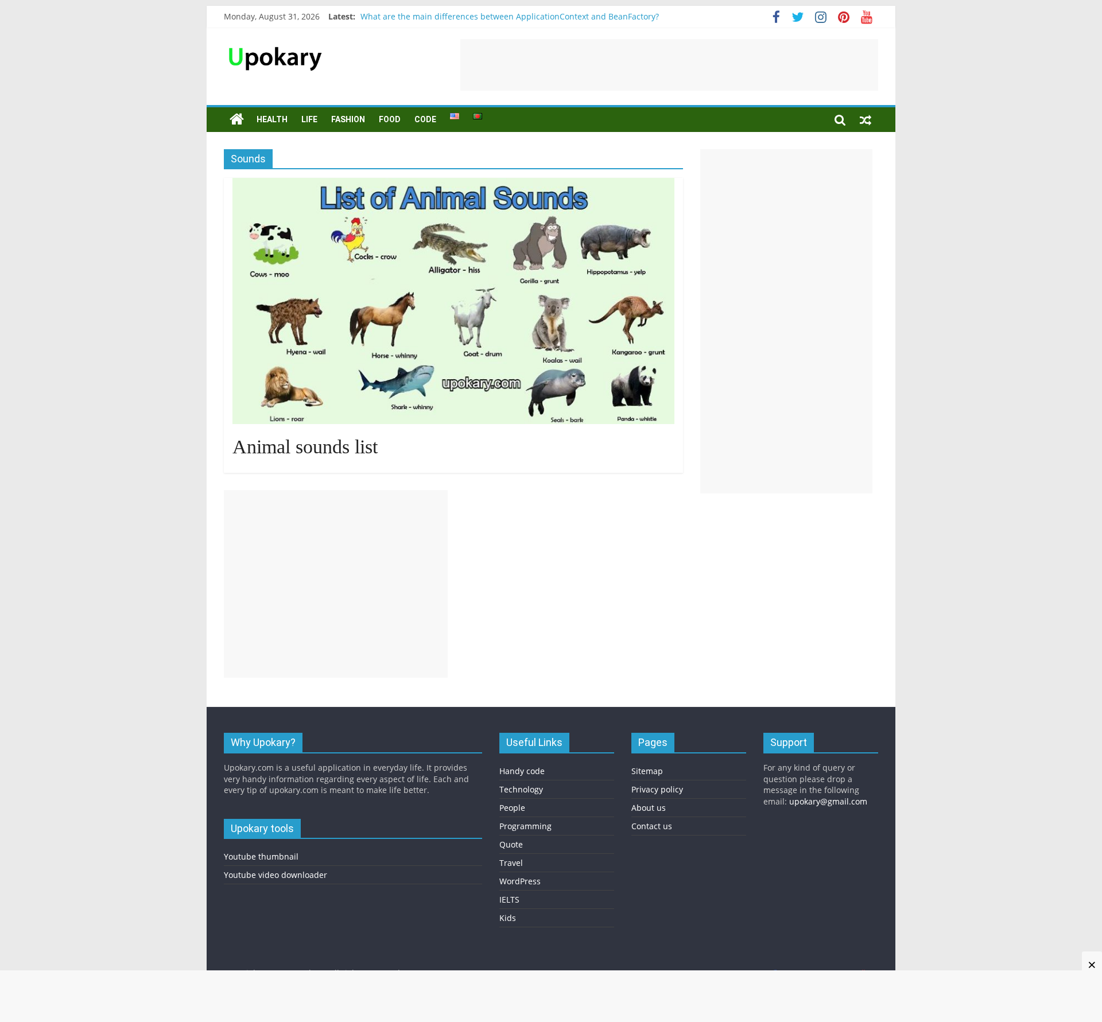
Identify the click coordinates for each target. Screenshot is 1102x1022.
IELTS (509, 899)
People (512, 807)
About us (648, 807)
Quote (511, 844)
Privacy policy (657, 789)
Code (425, 119)
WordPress (520, 881)
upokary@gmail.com (828, 801)
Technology (521, 789)
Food (390, 119)
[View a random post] (865, 119)
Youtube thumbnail (261, 856)
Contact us (651, 826)
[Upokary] (275, 46)
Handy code (522, 770)
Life (309, 119)
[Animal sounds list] (453, 184)
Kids (507, 917)
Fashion (348, 119)
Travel (511, 862)
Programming (525, 826)
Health (272, 119)
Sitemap (647, 770)
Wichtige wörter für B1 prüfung (420, 10)
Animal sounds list (305, 446)
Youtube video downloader (275, 874)
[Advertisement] (669, 65)
